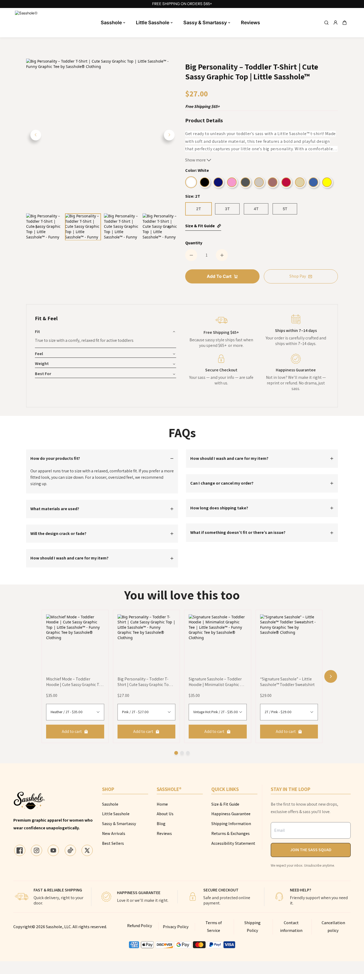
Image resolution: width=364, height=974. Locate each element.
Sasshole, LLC (58, 927)
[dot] (176, 753)
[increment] (222, 255)
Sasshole (111, 22)
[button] (345, 23)
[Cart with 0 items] (345, 23)
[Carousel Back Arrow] (35, 134)
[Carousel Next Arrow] (169, 134)
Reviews (250, 22)
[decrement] (191, 255)
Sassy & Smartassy (205, 22)
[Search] (326, 23)
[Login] (335, 23)
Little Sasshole (152, 22)
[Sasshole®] (27, 23)
